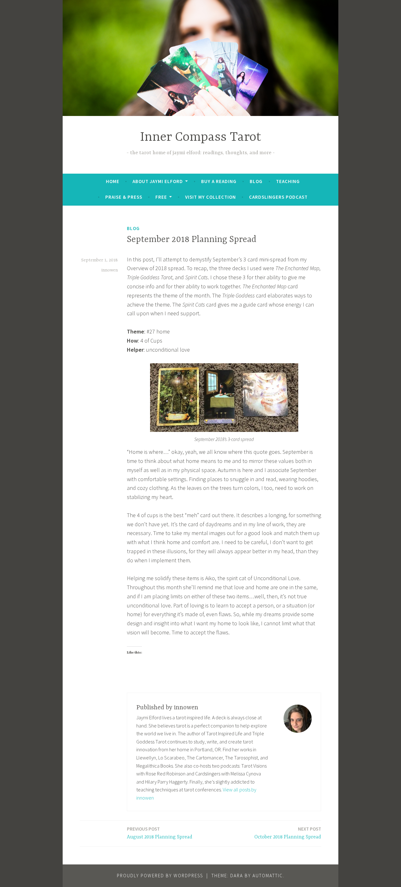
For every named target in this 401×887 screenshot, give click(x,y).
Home (112, 181)
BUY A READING (219, 181)
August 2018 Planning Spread (159, 833)
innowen (110, 270)
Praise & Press (123, 197)
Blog (256, 181)
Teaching (288, 181)
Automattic (268, 876)
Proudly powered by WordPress (160, 876)
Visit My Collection (210, 197)
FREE (161, 197)
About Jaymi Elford (158, 181)
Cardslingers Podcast (278, 197)
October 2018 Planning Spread (287, 833)
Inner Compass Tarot (200, 137)
